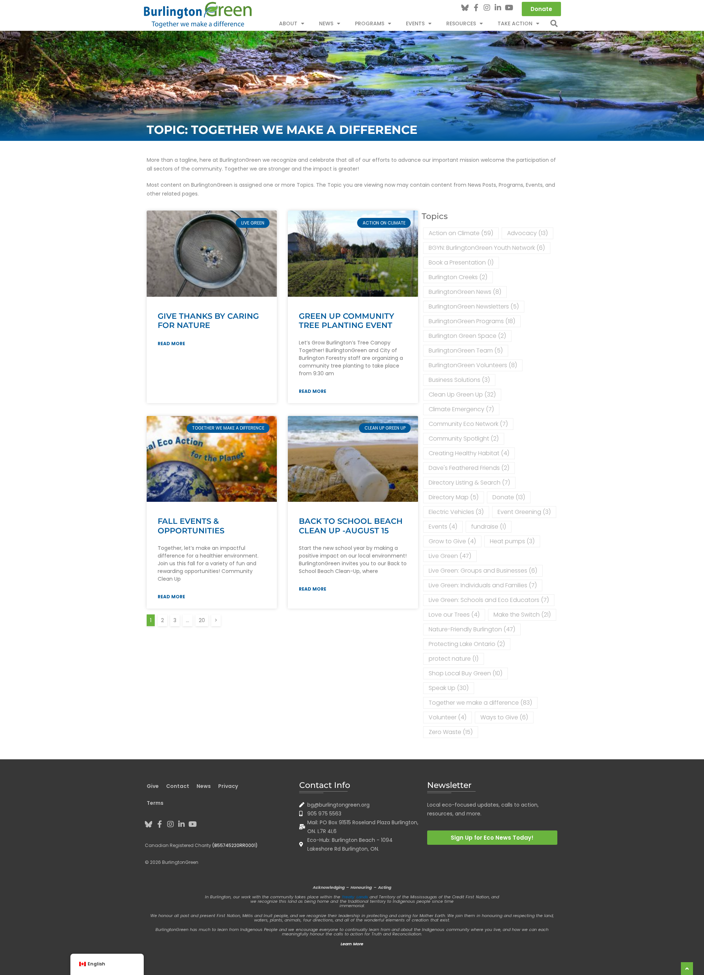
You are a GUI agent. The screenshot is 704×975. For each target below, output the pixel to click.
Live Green (450, 556)
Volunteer (447, 717)
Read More (171, 343)
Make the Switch (522, 614)
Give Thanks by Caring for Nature (208, 320)
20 (203, 619)
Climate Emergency (461, 409)
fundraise (488, 526)
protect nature (453, 658)
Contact (177, 786)
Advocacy (527, 233)
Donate (508, 497)
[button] (554, 23)
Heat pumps (512, 541)
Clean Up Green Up (462, 394)
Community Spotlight (464, 438)
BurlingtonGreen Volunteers (473, 365)
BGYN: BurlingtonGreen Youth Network (487, 248)
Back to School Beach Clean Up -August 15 (351, 525)
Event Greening (524, 512)
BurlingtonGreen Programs (472, 321)
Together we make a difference (480, 702)
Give (153, 786)
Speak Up (449, 688)
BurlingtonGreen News (465, 292)
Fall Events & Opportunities (191, 525)
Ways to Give (504, 717)
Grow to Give (452, 541)
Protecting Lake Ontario (467, 644)
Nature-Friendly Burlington (472, 629)
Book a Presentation (461, 262)
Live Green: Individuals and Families (483, 585)
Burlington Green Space (467, 336)
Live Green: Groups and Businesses (483, 570)
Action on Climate (461, 233)
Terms (155, 803)
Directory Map (453, 497)
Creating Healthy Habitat (469, 453)
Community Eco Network (468, 424)
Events (443, 526)
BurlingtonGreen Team (466, 350)
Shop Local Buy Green (465, 673)
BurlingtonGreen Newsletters (474, 306)
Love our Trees (454, 614)
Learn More (352, 944)
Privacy (228, 786)
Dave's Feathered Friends (469, 468)
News (326, 23)
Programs (369, 23)
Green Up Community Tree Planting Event (346, 320)
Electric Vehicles (456, 512)
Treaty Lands (355, 897)
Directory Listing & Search (469, 482)
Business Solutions (459, 380)
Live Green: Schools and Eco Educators (489, 600)
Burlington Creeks (458, 277)
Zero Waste (451, 732)
